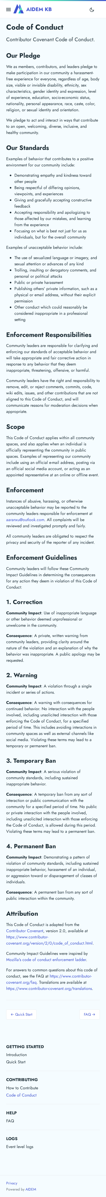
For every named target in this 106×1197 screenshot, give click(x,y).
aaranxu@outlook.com (25, 520)
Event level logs (19, 1147)
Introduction (16, 1055)
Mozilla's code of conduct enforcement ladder (46, 960)
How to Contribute (22, 1088)
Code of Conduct (21, 1095)
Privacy (11, 1183)
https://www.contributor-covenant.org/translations (49, 988)
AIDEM (30, 1189)
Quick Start (15, 1062)
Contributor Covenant (24, 931)
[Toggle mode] (92, 9)
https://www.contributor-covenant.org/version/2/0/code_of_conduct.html (49, 940)
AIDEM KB (39, 9)
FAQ (10, 1121)
